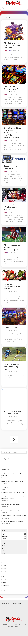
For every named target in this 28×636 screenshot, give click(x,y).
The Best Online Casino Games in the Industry (12, 286)
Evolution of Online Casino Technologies (13, 521)
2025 (3, 541)
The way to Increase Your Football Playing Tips (12, 366)
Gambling (6, 94)
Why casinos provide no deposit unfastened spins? (12, 247)
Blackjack (5, 568)
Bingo (4, 565)
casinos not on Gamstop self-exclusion (11, 603)
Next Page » (14, 439)
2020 (3, 553)
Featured (5, 574)
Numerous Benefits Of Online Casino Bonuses (11, 207)
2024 (3, 543)
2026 (3, 530)
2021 (3, 550)
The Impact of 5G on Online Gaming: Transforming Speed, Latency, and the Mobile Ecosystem (12, 473)
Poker (4, 588)
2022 (3, 548)
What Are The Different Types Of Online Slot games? (11, 89)
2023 (3, 546)
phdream (3, 461)
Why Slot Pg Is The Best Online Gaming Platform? (12, 45)
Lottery (4, 579)
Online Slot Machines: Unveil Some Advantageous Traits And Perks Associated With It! (12, 132)
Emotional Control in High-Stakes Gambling (13, 492)
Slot (4, 590)
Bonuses (5, 571)
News (4, 582)
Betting (4, 562)
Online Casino (7, 50)
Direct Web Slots (10, 328)
